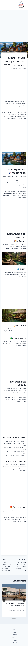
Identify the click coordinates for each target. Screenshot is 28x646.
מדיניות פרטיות (15, 633)
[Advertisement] (14, 27)
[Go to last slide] (24, 600)
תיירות (24, 55)
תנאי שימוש (15, 641)
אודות (14, 630)
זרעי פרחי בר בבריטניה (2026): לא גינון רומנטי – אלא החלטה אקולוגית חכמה (6, 565)
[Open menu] (3, 5)
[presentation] (14, 592)
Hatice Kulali (21, 68)
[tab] (15, 618)
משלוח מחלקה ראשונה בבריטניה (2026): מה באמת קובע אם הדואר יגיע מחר (21, 565)
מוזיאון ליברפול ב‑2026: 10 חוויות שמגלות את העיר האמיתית (15, 606)
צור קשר (14, 637)
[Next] (4, 600)
